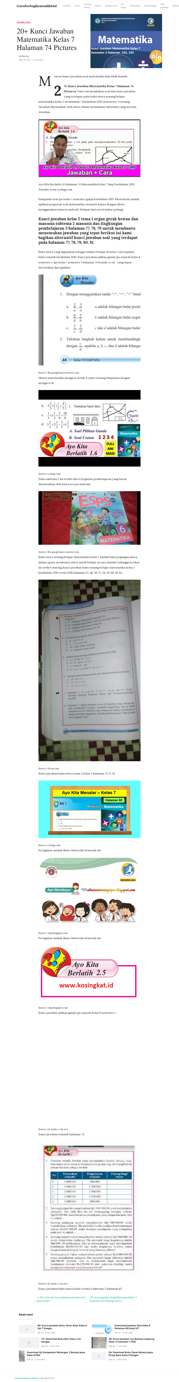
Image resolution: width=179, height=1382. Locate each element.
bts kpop (123, 6)
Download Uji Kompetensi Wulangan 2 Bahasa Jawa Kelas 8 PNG (56, 1354)
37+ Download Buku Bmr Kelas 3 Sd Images (61, 1340)
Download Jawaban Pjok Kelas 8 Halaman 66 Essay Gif (132, 1327)
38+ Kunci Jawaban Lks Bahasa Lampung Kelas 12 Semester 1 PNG (131, 1340)
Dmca (77, 5)
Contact (66, 5)
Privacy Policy (87, 6)
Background (111, 5)
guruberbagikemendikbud (26, 1378)
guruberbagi (150, 5)
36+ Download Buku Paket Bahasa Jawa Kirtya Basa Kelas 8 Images (131, 1354)
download (135, 5)
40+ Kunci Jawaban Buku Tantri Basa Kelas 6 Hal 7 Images (62, 1327)
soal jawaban (164, 6)
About (98, 5)
